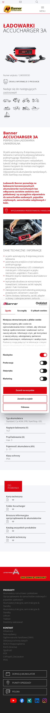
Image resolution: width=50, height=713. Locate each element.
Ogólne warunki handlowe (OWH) (18, 637)
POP (5, 653)
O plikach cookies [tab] (39, 311)
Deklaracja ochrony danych (15, 640)
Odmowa (25, 407)
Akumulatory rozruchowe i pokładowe (20, 593)
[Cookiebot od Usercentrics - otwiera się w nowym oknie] (36, 303)
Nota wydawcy (9, 634)
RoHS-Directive (10, 647)
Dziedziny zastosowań (13, 622)
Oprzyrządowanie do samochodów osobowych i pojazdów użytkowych (25, 598)
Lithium (6, 615)
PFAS (5, 659)
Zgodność (7, 650)
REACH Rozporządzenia (14, 643)
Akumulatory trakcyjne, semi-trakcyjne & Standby (21, 604)
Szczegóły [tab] (22, 311)
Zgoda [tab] (8, 311)
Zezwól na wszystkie (25, 390)
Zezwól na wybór (25, 399)
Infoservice (8, 631)
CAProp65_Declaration (13, 656)
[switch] (43, 363)
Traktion (7, 618)
